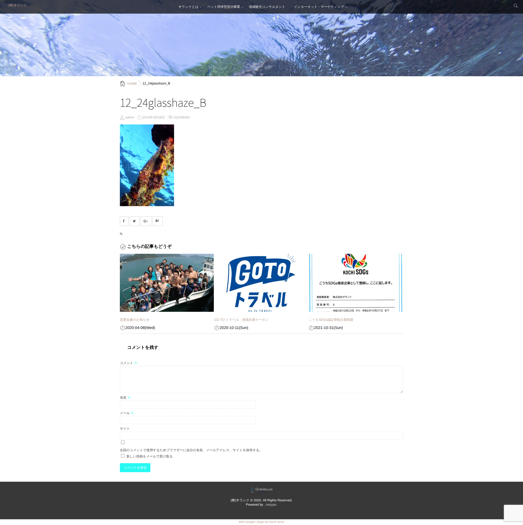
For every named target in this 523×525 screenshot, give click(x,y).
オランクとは (188, 7)
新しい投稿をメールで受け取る (149, 456)
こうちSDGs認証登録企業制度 (331, 320)
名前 (125, 397)
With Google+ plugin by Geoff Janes (261, 522)
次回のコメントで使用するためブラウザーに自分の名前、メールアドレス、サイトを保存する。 (191, 450)
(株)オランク (17, 5)
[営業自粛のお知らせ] (167, 283)
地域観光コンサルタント (267, 7)
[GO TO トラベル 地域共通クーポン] (261, 283)
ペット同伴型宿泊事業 (223, 7)
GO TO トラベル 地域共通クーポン (241, 320)
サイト (125, 429)
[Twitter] (134, 221)
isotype (271, 504)
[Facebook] (124, 221)
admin (129, 117)
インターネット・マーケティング (319, 7)
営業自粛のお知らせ (135, 320)
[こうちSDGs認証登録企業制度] (356, 283)
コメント (128, 363)
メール (127, 413)
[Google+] (146, 221)
